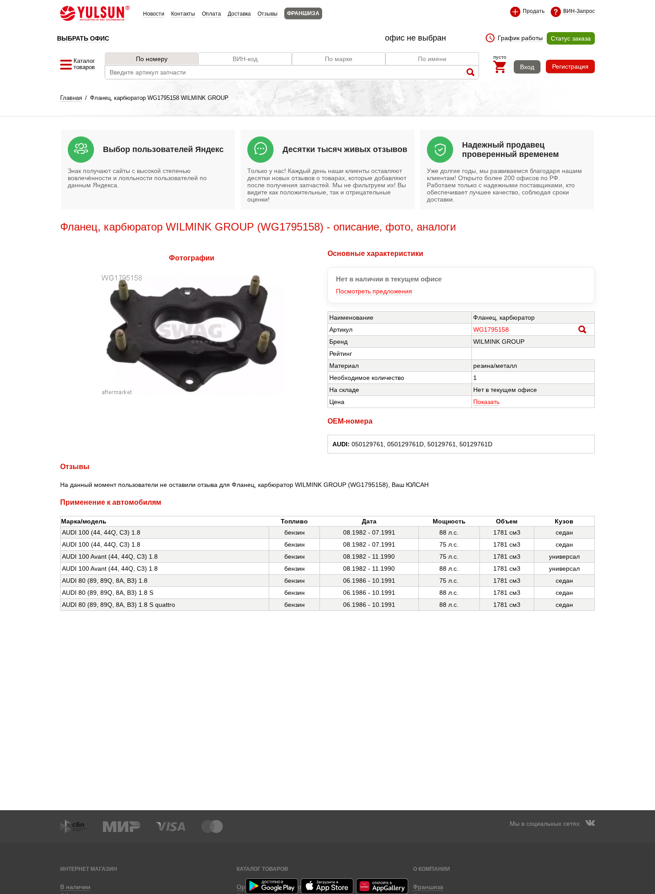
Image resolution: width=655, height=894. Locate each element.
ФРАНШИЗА (303, 13)
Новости (153, 14)
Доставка (239, 14)
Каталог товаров (262, 869)
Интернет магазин (88, 869)
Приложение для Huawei (382, 886)
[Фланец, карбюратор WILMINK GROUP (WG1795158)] (191, 392)
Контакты (183, 14)
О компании (431, 869)
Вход (527, 66)
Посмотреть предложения (374, 291)
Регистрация (570, 66)
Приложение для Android (272, 886)
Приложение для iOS (327, 886)
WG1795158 (491, 329)
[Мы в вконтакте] (590, 824)
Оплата (211, 14)
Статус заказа (571, 38)
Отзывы (268, 14)
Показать (486, 401)
